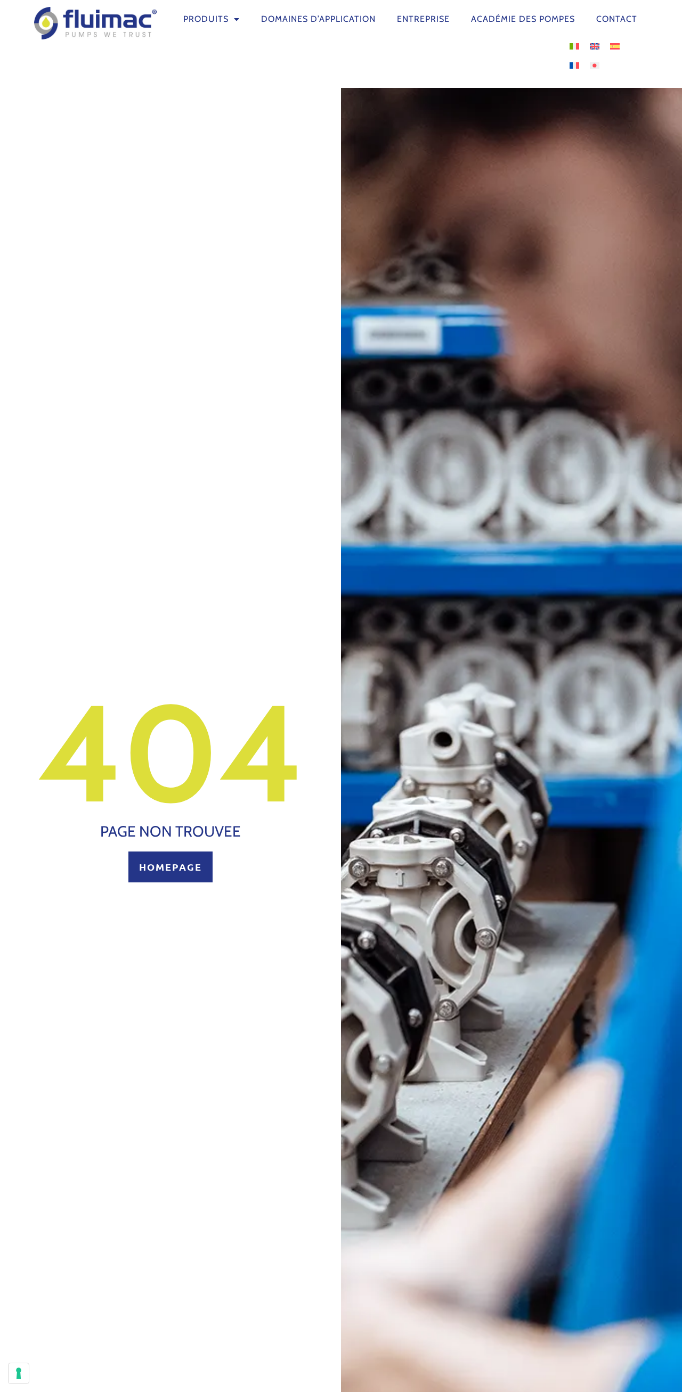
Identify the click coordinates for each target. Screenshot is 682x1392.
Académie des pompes (523, 19)
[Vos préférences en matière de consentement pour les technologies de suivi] (19, 1373)
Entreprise (423, 19)
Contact (616, 19)
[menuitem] (574, 45)
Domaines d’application (318, 19)
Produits (206, 19)
